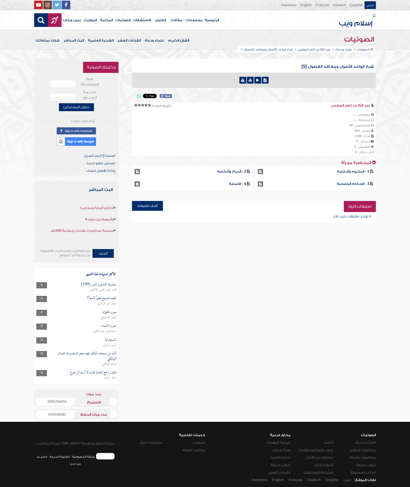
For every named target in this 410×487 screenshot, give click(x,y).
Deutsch (339, 5)
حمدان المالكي (109, 364)
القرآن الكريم (178, 40)
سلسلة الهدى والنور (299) (98, 284)
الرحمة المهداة (278, 442)
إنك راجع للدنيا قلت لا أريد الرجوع (93, 372)
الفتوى (160, 20)
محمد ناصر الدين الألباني (103, 289)
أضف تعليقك (147, 206)
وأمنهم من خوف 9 (99, 219)
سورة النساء (108, 326)
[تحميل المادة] (250, 80)
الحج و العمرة (280, 457)
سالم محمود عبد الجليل (104, 331)
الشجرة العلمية (101, 40)
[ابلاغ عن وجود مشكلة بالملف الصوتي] (242, 80)
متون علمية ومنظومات (315, 450)
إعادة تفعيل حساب (100, 171)
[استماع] (257, 80)
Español (356, 5)
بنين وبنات (72, 20)
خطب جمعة (366, 465)
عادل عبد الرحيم (107, 303)
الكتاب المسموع (363, 472)
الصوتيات (123, 20)
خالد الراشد (110, 378)
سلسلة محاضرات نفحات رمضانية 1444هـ (82, 231)
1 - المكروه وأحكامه (353, 171)
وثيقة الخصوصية (83, 456)
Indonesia (288, 5)
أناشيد (328, 442)
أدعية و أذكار (324, 465)
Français (322, 5)
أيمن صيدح (109, 345)
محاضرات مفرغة (363, 457)
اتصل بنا (42, 456)
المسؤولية (110, 340)
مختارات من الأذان (319, 457)
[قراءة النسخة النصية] (265, 80)
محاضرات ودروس (362, 450)
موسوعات (194, 20)
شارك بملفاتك (47, 40)
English (306, 5)
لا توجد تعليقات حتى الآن (352, 216)
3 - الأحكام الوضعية (353, 184)
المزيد (103, 253)
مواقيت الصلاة (193, 450)
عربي (370, 5)
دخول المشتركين (76, 107)
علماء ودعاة (154, 40)
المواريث (90, 20)
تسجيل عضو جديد (100, 163)
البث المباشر (74, 40)
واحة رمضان (281, 450)
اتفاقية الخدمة (60, 456)
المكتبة (106, 20)
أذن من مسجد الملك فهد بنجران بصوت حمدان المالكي (87, 356)
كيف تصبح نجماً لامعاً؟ (101, 298)
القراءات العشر (129, 40)
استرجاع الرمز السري (99, 156)
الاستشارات (142, 20)
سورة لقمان (109, 312)
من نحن (75, 463)
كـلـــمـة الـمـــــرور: (89, 94)
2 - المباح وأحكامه (231, 171)
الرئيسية (212, 20)
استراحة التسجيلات (318, 472)
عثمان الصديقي (108, 317)
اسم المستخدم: (89, 81)
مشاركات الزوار (151, 442)
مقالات (176, 20)
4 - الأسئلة (237, 184)
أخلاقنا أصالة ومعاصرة (97, 208)
